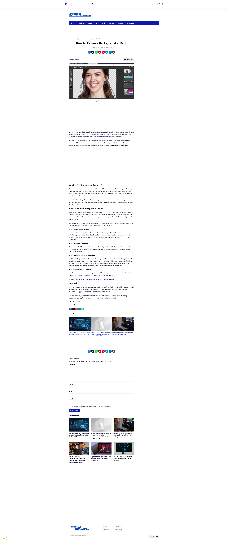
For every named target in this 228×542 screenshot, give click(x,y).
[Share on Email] (99, 52)
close (35, 530)
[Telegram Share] (79, 309)
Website (71, 399)
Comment (72, 364)
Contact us (117, 527)
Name (71, 384)
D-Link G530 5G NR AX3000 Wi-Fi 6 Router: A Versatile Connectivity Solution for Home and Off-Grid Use (101, 334)
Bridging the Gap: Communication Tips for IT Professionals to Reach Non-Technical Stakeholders (77, 459)
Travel (103, 23)
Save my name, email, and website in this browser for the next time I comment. (91, 407)
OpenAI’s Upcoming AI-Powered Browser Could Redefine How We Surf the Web (79, 333)
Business (111, 23)
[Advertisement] (126, 14)
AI (96, 23)
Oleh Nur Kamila (74, 59)
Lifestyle (120, 23)
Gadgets (81, 23)
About (105, 527)
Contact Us (130, 23)
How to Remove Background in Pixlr (101, 43)
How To (73, 23)
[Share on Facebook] (89, 52)
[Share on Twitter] (92, 52)
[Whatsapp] (82, 309)
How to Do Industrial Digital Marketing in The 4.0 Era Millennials (95, 279)
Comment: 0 (129, 59)
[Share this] (70, 309)
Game (90, 23)
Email (70, 391)
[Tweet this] (73, 309)
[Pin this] (76, 309)
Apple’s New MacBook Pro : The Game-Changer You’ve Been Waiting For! (101, 459)
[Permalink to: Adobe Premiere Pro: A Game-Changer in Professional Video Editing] (123, 324)
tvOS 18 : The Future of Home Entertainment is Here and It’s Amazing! (123, 459)
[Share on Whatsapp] (96, 52)
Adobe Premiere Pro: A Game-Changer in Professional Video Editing (122, 333)
